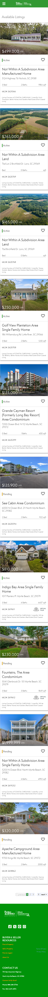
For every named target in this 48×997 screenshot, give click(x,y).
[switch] (43, 59)
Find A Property (7, 944)
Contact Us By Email (9, 980)
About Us (5, 957)
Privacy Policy (41, 952)
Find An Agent (7, 953)
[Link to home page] (24, 3)
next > (44, 894)
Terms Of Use (40, 949)
